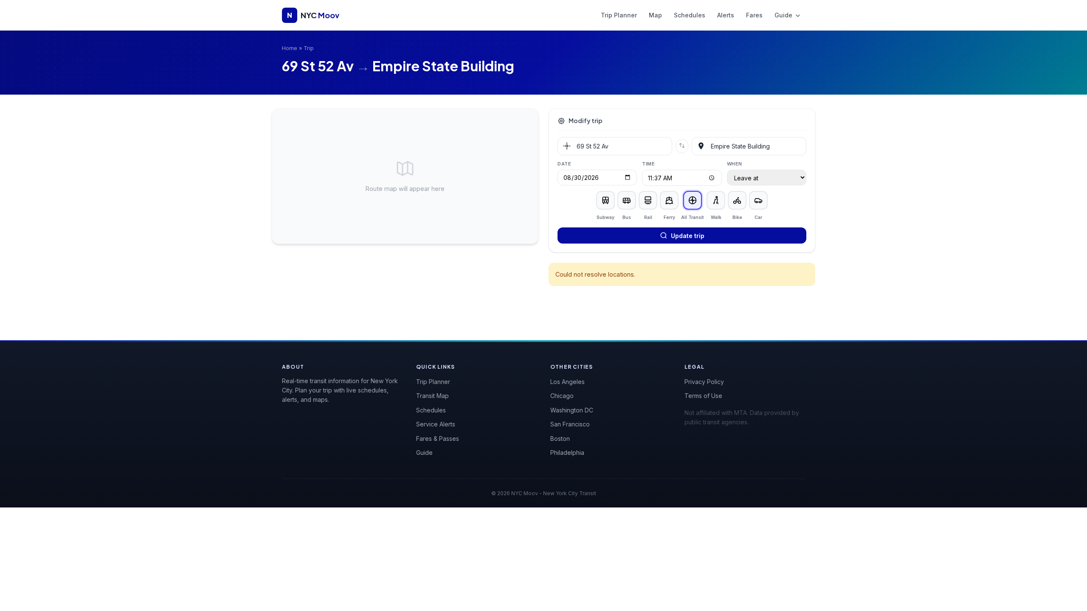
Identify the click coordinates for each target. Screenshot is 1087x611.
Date (564, 164)
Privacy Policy (704, 381)
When (734, 164)
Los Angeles (567, 381)
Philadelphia (567, 452)
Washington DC (571, 410)
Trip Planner (619, 15)
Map (655, 15)
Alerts (725, 15)
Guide (784, 15)
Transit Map (432, 395)
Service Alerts (435, 424)
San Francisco (570, 424)
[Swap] (682, 146)
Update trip (687, 235)
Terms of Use (703, 395)
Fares (754, 15)
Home (289, 48)
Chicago (562, 395)
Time (648, 164)
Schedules (689, 15)
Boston (560, 438)
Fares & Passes (437, 438)
